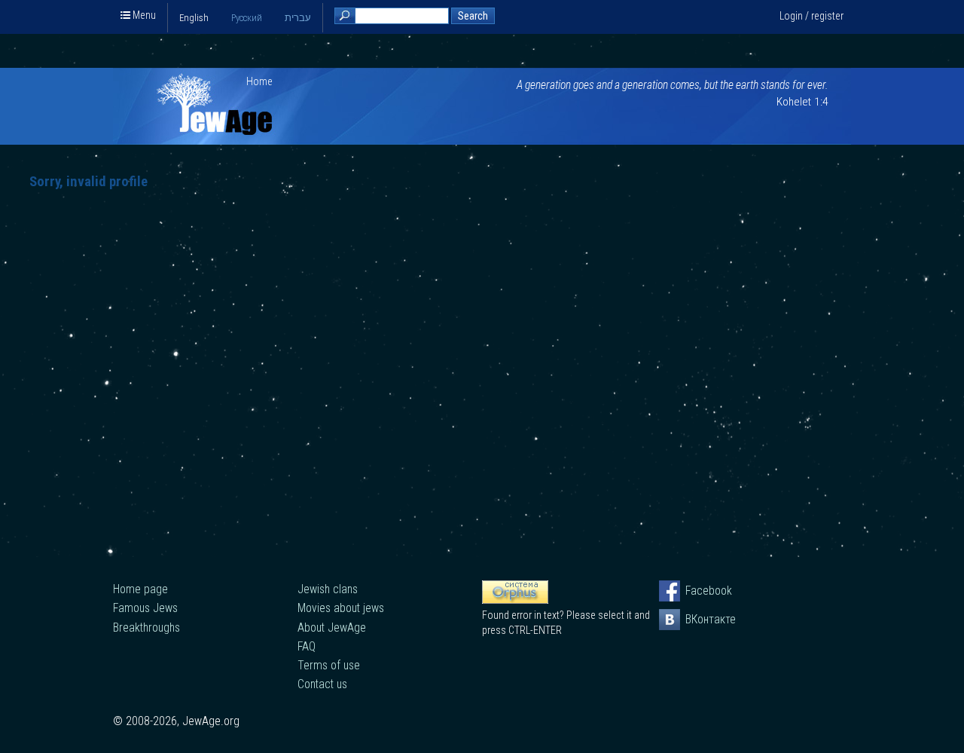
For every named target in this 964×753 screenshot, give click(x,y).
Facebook (695, 590)
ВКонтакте (695, 619)
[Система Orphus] (515, 600)
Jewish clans (327, 589)
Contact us (322, 684)
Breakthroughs (146, 627)
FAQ (306, 646)
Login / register (811, 16)
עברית (298, 17)
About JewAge (331, 627)
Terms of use (328, 665)
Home (259, 81)
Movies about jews (340, 608)
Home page (140, 589)
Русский (246, 17)
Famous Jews (145, 608)
